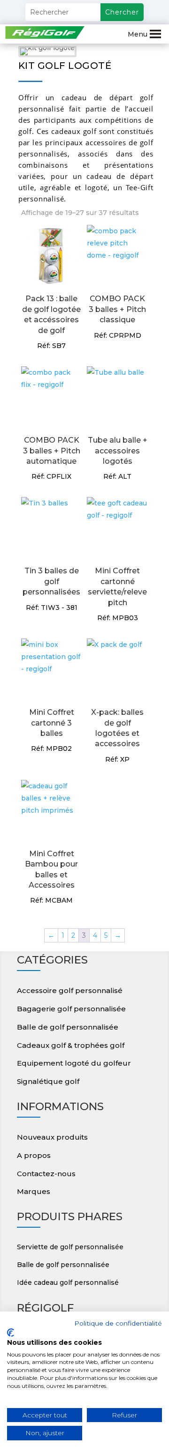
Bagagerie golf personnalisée (71, 1008)
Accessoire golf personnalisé (70, 990)
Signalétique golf (48, 1081)
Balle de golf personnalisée (67, 1027)
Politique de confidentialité (118, 1323)
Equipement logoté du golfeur (74, 1063)
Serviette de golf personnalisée (70, 1247)
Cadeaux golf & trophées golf (70, 1045)
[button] (137, 34)
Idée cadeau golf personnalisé (68, 1282)
